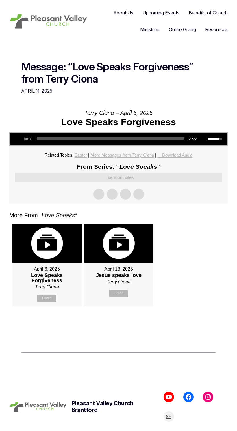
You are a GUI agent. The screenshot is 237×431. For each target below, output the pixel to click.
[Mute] (203, 139)
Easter (81, 155)
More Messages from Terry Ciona (122, 155)
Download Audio (177, 155)
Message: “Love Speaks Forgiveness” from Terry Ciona (107, 73)
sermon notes (121, 177)
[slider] (110, 138)
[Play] (18, 139)
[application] (118, 139)
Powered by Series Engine (206, 321)
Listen (47, 298)
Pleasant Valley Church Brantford (102, 406)
